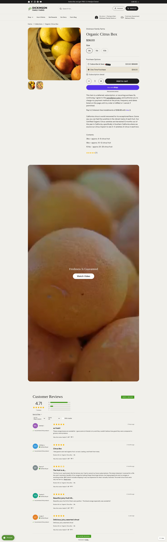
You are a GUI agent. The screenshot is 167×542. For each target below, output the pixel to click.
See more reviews (83, 536)
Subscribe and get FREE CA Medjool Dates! (83, 2)
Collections (38, 24)
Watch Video (83, 276)
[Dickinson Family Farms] (37, 8)
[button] (132, 8)
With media (68, 418)
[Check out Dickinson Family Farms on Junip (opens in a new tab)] (87, 540)
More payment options (112, 91)
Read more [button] (67, 479)
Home (30, 24)
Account (120, 8)
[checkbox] (68, 418)
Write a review (127, 397)
